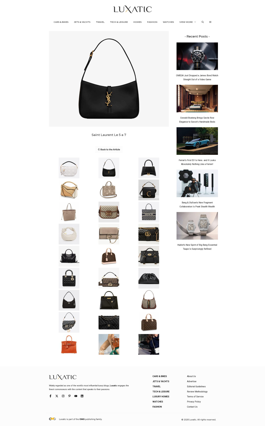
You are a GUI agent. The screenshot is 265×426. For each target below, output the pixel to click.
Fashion (152, 22)
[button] (202, 22)
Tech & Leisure (119, 22)
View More (186, 22)
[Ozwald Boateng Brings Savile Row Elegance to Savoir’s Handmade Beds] (197, 99)
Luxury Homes (161, 396)
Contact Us (192, 406)
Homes (137, 22)
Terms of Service (195, 396)
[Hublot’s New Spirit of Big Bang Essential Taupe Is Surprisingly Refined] (197, 226)
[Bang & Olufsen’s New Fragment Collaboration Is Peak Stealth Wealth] (197, 184)
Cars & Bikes (61, 22)
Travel (100, 22)
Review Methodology (197, 391)
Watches (168, 22)
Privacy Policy (194, 401)
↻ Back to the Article (109, 149)
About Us (191, 376)
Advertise (191, 381)
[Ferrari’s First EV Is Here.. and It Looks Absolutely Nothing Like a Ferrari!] (197, 141)
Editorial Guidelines (196, 386)
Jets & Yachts (82, 22)
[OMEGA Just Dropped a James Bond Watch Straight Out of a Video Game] (197, 56)
